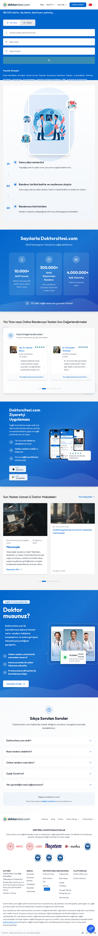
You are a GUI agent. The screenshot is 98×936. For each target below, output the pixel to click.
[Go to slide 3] (44, 388)
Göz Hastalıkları (29, 79)
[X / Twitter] (87, 933)
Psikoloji (89, 75)
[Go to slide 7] (53, 388)
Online (60, 819)
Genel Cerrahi (32, 75)
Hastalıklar (31, 884)
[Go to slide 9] (57, 388)
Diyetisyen (61, 75)
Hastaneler (31, 891)
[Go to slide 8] (55, 388)
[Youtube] (95, 933)
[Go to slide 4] (47, 388)
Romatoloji (51, 75)
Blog (42, 5)
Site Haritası (64, 897)
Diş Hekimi (7, 79)
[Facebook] (83, 933)
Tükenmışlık (13, 547)
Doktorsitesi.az (80, 878)
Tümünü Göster (52, 83)
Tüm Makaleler (85, 497)
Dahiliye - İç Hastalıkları (75, 75)
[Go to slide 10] (59, 388)
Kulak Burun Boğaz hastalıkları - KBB (51, 79)
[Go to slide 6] (51, 388)
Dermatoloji (17, 79)
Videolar (44, 819)
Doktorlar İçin (48, 874)
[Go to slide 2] (40, 388)
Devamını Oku (12, 569)
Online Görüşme (38, 83)
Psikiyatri (42, 75)
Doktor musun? (78, 5)
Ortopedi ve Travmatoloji (77, 79)
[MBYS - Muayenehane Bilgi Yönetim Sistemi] (14, 846)
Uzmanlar (30, 874)
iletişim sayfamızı (49, 801)
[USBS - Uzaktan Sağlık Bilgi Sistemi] (34, 846)
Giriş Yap (61, 5)
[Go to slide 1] (38, 388)
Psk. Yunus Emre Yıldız (61, 527)
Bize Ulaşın (63, 878)
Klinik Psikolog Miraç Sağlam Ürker (17, 541)
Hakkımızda (63, 874)
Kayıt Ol (49, 5)
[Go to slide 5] (49, 388)
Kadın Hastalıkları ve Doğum (14, 75)
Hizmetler (30, 888)
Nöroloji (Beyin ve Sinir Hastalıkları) (17, 83)
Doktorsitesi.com (80, 874)
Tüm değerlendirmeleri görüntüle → (32, 377)
